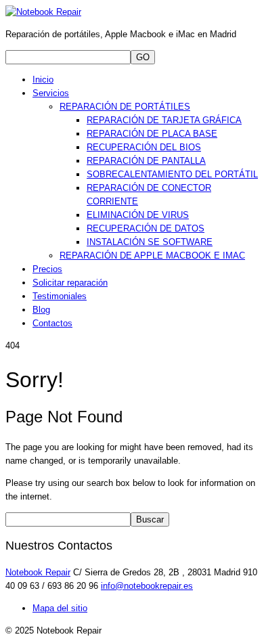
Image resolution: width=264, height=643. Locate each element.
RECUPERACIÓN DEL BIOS (144, 147)
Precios (47, 269)
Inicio (42, 79)
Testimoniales (59, 296)
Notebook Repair (37, 572)
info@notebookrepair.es (147, 586)
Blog (41, 310)
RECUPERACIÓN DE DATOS (145, 228)
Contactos (52, 323)
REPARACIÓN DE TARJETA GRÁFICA (164, 120)
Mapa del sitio (59, 608)
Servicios (50, 93)
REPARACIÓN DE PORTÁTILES (125, 107)
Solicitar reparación (70, 283)
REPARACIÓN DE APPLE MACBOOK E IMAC (152, 255)
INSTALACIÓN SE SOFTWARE (150, 242)
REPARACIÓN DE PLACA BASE (152, 134)
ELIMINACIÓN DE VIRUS (138, 215)
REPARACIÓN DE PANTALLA (146, 161)
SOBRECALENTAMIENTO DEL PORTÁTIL (172, 174)
